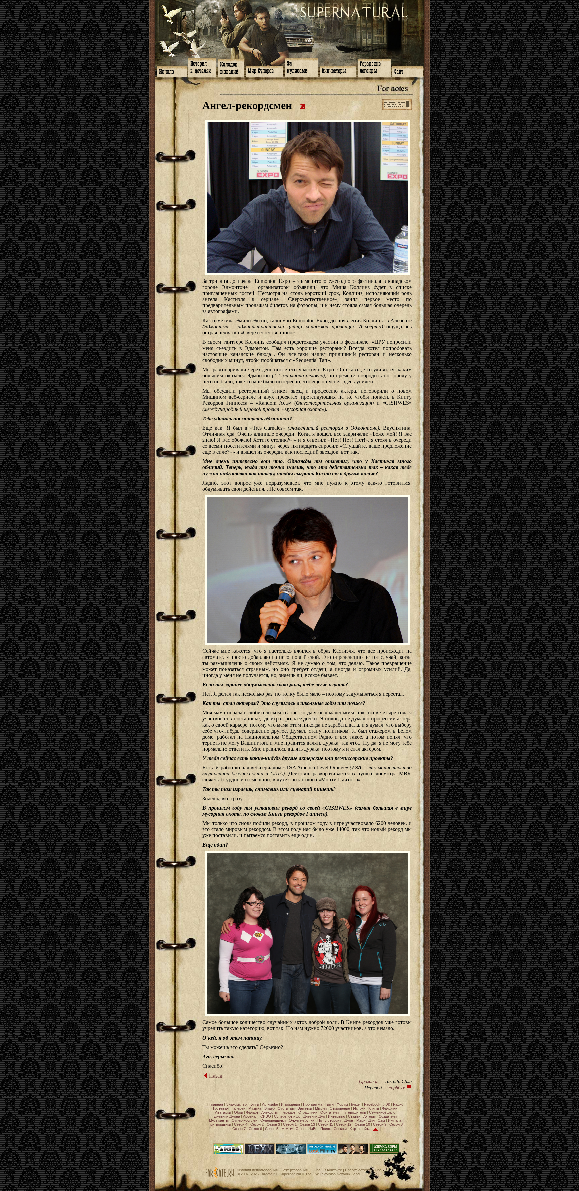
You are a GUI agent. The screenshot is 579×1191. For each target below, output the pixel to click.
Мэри (360, 1120)
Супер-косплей (244, 1120)
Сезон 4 (240, 1124)
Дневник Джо (314, 1116)
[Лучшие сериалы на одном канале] (322, 1153)
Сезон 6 (255, 1129)
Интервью (336, 1116)
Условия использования (257, 1170)
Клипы (373, 1108)
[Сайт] (407, 71)
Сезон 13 (307, 1124)
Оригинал (368, 1081)
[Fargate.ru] (220, 1177)
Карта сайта (360, 1129)
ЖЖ (386, 1104)
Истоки (359, 1108)
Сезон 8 (396, 1124)
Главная (216, 1104)
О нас (301, 1129)
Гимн (329, 1104)
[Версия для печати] (302, 105)
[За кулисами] (301, 67)
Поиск (325, 1129)
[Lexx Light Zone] (260, 1153)
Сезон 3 (273, 1124)
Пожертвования (294, 1170)
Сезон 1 (290, 1124)
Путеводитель (354, 1112)
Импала (394, 1120)
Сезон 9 (379, 1124)
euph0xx (397, 1087)
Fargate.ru (268, 1174)
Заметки (305, 1108)
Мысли (321, 1108)
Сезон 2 (257, 1124)
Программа (312, 1104)
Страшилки (307, 1112)
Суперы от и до (287, 1116)
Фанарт (252, 1112)
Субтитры (286, 1108)
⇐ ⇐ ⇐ (287, 1129)
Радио (398, 1104)
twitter (356, 1104)
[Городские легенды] (374, 67)
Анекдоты (269, 1112)
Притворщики (219, 1124)
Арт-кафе (270, 1104)
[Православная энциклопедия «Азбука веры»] (384, 1153)
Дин (371, 1120)
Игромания (290, 1104)
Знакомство (236, 1104)
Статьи (354, 1116)
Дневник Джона (227, 1116)
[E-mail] (409, 1087)
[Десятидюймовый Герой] (228, 1153)
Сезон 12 (343, 1124)
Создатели (388, 1116)
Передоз (288, 1112)
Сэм (381, 1120)
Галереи (238, 1108)
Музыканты (219, 1120)
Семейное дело (382, 1112)
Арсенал (250, 1116)
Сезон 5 (271, 1129)
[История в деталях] (202, 67)
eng (356, 1174)
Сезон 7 (239, 1129)
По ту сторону (329, 1120)
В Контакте (333, 1170)
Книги (254, 1104)
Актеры (369, 1116)
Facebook (372, 1104)
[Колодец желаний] (231, 67)
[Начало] (172, 71)
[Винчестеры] (338, 71)
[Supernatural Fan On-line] (291, 1153)
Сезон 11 (325, 1124)
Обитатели (329, 1112)
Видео (269, 1108)
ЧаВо (313, 1129)
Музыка (254, 1108)
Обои (238, 1112)
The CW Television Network (327, 1174)
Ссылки (340, 1129)
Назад (215, 1076)
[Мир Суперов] (264, 71)
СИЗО (265, 1116)
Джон (348, 1120)
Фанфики (389, 1108)
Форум (342, 1104)
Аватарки (223, 1112)
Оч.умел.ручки (301, 1120)
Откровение (340, 1108)
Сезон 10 (362, 1124)
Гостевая (221, 1108)
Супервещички (273, 1120)
